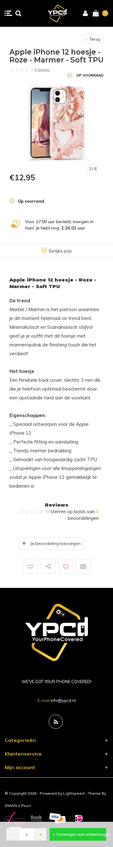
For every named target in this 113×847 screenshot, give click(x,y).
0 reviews (42, 69)
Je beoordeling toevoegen (55, 543)
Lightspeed (73, 793)
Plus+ (26, 805)
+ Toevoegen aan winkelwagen (79, 834)
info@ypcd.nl (63, 700)
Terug (94, 39)
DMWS (11, 805)
